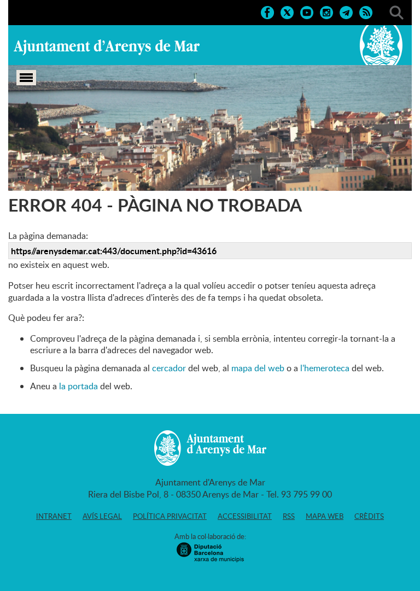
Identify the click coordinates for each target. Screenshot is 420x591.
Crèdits (369, 516)
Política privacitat (170, 516)
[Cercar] (396, 11)
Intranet (54, 516)
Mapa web (324, 516)
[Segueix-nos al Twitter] (287, 11)
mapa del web (257, 368)
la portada (78, 386)
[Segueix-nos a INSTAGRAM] (326, 11)
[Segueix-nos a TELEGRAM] (346, 11)
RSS (289, 516)
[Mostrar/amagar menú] (26, 77)
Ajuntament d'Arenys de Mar (107, 47)
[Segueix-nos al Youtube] (307, 11)
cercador (169, 368)
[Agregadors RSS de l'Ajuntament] (366, 11)
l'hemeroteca (324, 368)
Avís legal (102, 516)
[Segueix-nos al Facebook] (267, 11)
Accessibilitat (245, 516)
